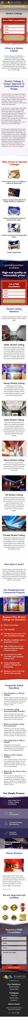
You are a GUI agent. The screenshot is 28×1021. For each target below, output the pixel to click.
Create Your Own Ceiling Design (14, 6)
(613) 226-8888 (15, 1012)
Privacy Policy (14, 998)
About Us (14, 995)
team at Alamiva (13, 146)
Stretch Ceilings (14, 986)
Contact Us (14, 1000)
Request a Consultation (14, 38)
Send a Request (14, 301)
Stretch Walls (14, 989)
